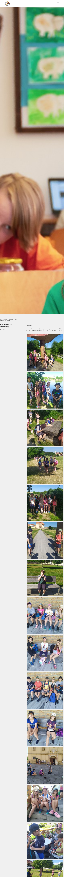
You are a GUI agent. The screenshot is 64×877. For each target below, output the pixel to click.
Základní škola (7, 319)
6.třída (16, 319)
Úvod (1, 319)
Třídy (12, 319)
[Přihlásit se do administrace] (60, 873)
